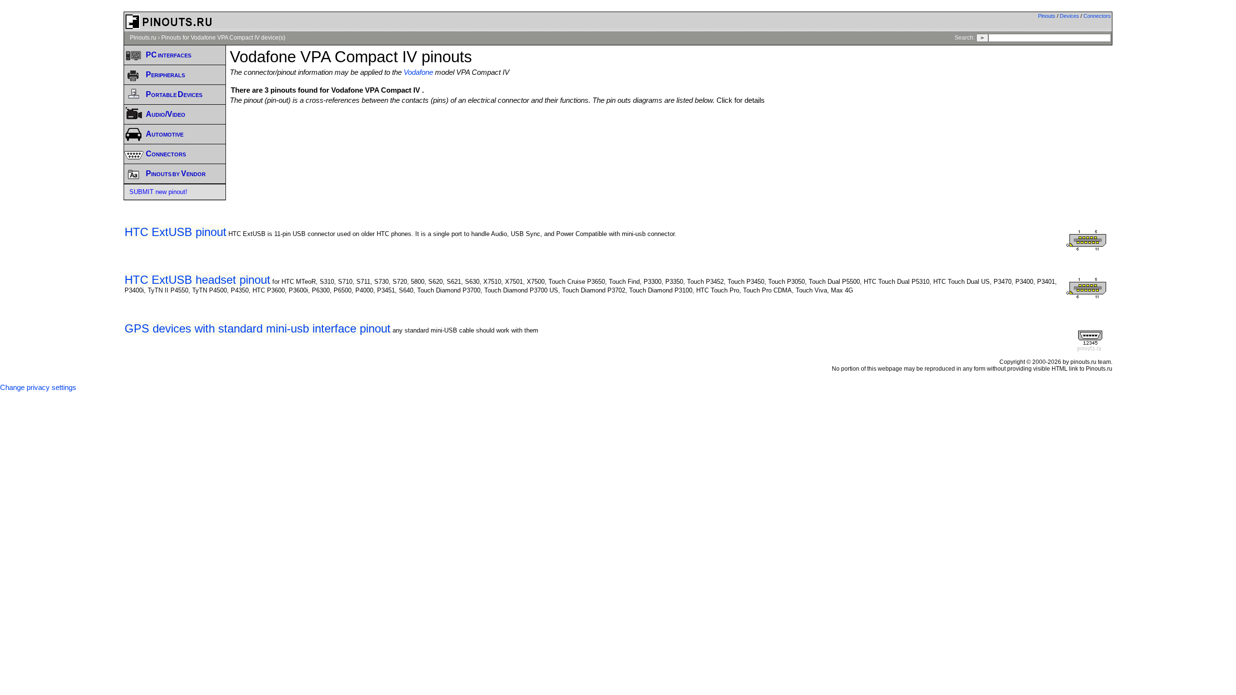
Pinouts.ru (143, 37)
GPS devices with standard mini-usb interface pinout (258, 328)
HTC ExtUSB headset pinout (197, 279)
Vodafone (418, 72)
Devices (1069, 16)
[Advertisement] (671, 131)
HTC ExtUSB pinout (175, 231)
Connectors (1097, 16)
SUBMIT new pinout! (158, 191)
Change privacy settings (38, 387)
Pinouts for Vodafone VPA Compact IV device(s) (223, 37)
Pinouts (1046, 16)
